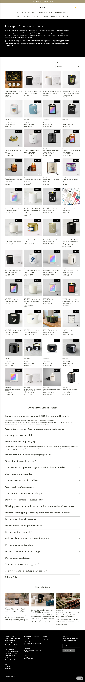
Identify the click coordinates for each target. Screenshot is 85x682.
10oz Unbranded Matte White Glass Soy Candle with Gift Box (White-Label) (32, 210)
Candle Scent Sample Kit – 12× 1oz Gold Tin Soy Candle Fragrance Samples (13, 93)
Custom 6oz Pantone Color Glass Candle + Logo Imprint (51, 240)
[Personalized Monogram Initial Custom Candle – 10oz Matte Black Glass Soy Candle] (71, 287)
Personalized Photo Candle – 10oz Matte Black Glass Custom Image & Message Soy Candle (71, 93)
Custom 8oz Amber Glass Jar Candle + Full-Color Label (71, 151)
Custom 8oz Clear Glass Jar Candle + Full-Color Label (52, 300)
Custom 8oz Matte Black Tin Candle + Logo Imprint (51, 360)
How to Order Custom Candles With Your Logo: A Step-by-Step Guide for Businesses (68, 614)
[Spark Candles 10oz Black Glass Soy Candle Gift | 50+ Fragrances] (33, 79)
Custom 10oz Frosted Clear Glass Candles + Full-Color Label (51, 271)
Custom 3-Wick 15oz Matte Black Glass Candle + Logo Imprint (13, 331)
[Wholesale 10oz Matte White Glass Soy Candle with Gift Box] (33, 377)
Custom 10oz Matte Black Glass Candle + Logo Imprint (50, 209)
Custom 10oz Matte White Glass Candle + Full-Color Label (12, 209)
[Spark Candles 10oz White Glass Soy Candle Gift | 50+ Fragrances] (52, 79)
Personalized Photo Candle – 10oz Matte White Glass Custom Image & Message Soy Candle (13, 122)
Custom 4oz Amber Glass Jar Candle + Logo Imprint (32, 180)
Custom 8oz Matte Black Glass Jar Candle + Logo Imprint (71, 390)
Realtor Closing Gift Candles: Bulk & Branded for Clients (16, 610)
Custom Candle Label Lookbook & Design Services (70, 209)
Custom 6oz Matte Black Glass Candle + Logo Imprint (70, 121)
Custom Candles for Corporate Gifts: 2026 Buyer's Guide (42, 611)
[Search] (68, 7)
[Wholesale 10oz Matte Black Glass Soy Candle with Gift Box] (13, 258)
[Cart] (79, 7)
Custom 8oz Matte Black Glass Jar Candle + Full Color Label (13, 300)
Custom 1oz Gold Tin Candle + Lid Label (13, 151)
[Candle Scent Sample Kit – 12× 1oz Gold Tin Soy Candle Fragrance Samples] (13, 79)
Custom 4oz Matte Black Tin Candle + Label (32, 360)
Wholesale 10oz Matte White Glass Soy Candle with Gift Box (32, 390)
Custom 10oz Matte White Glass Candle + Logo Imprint (32, 271)
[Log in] (72, 7)
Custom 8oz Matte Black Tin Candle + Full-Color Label (71, 360)
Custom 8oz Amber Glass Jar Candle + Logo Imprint (13, 180)
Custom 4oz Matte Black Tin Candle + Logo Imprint (13, 360)
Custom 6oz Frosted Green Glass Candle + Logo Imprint (51, 331)
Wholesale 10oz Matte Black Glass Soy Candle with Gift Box (13, 271)
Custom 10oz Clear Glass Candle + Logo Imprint (51, 180)
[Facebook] (44, 639)
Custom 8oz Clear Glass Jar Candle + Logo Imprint (52, 390)
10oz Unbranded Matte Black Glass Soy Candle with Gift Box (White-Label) (71, 241)
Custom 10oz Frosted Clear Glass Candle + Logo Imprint (70, 271)
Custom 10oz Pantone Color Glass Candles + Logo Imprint (32, 121)
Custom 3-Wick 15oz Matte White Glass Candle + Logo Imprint (32, 331)
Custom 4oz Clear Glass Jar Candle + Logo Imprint (71, 331)
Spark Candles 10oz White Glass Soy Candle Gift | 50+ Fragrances (52, 92)
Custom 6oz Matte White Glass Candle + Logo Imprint (31, 151)
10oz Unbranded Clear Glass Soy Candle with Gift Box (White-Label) (13, 240)
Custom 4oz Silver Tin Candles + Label (70, 180)
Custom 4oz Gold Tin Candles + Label (31, 240)
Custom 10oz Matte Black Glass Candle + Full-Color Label (50, 121)
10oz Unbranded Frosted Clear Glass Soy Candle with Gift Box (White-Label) (32, 301)
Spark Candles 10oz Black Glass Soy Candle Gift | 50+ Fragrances (32, 92)
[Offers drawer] (75, 7)
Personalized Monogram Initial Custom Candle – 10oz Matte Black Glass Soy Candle (71, 301)
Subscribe (68, 650)
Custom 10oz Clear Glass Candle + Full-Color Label (13, 390)
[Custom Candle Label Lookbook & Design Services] (71, 196)
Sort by (58, 62)
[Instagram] (48, 639)
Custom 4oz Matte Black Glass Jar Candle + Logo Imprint (51, 151)
